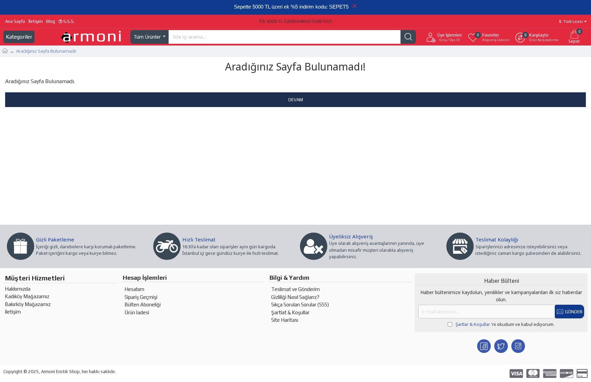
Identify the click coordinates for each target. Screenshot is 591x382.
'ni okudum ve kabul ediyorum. (505, 324)
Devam (295, 99)
